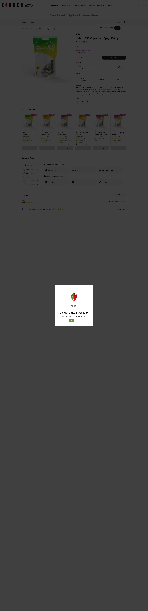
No (77, 320)
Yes (71, 320)
